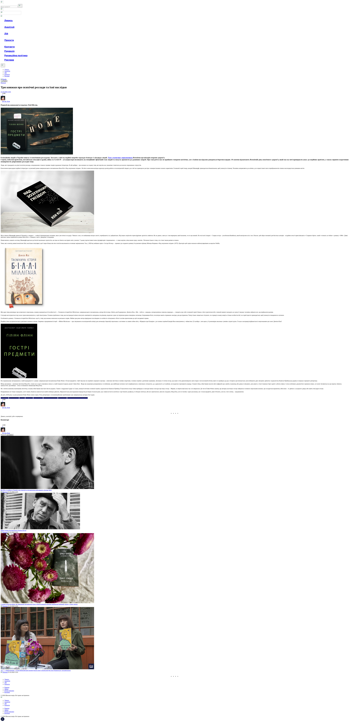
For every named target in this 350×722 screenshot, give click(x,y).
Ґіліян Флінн (4, 398)
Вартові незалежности (72, 43)
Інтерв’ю (17, 24)
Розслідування (20, 30)
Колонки (30, 30)
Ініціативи (24, 37)
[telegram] (180, 413)
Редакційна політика (15, 55)
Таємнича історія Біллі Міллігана (77, 398)
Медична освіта (32, 43)
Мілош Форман (38, 398)
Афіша (10, 37)
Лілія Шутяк (29, 398)
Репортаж (25, 24)
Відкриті (22, 43)
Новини (10, 24)
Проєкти (9, 40)
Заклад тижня (42, 43)
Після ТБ (83, 43)
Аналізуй (9, 27)
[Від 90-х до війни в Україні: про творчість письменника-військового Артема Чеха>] (47, 488)
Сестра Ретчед (62, 398)
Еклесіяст (91, 43)
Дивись (8, 20)
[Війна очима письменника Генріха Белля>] (40, 529)
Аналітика (11, 30)
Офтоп (32, 24)
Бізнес (37, 37)
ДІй (5, 73)
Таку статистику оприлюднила (120, 158)
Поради (31, 37)
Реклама (43, 37)
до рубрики (10, 435)
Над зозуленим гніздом (50, 398)
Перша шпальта (9, 690)
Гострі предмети (14, 398)
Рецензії (16, 37)
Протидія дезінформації (56, 43)
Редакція (9, 51)
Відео (38, 24)
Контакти (9, 46)
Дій (6, 33)
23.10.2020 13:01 (6, 92)
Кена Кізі (22, 398)
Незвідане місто (13, 43)
